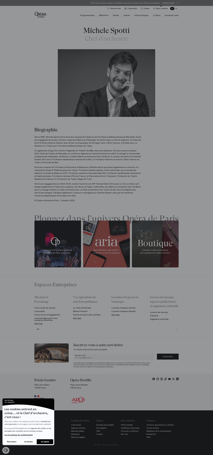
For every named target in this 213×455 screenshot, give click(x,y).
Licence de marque (159, 312)
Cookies (99, 434)
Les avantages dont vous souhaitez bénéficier (45, 319)
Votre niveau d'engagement (47, 314)
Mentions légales (78, 437)
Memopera (75, 434)
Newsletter (151, 434)
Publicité (154, 315)
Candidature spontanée (130, 428)
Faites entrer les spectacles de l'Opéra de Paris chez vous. (58, 251)
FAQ (148, 437)
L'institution (76, 425)
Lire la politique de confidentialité (18, 435)
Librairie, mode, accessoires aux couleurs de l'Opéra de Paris (155, 251)
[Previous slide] (172, 330)
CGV (98, 431)
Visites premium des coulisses (87, 314)
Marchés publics (77, 431)
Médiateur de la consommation (158, 431)
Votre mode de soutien (44, 307)
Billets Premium (80, 311)
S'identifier (168, 3)
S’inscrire (168, 356)
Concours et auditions (130, 431)
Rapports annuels (78, 428)
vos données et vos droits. (104, 367)
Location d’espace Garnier (123, 307)
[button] (5, 450)
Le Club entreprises (82, 307)
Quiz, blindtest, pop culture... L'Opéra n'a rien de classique (106, 251)
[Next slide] (177, 330)
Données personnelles (105, 425)
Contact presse (152, 428)
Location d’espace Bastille (123, 311)
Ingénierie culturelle (159, 319)
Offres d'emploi (127, 425)
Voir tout (38, 323)
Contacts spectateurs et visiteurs (160, 425)
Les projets (39, 311)
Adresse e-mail (80, 355)
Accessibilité (101, 428)
